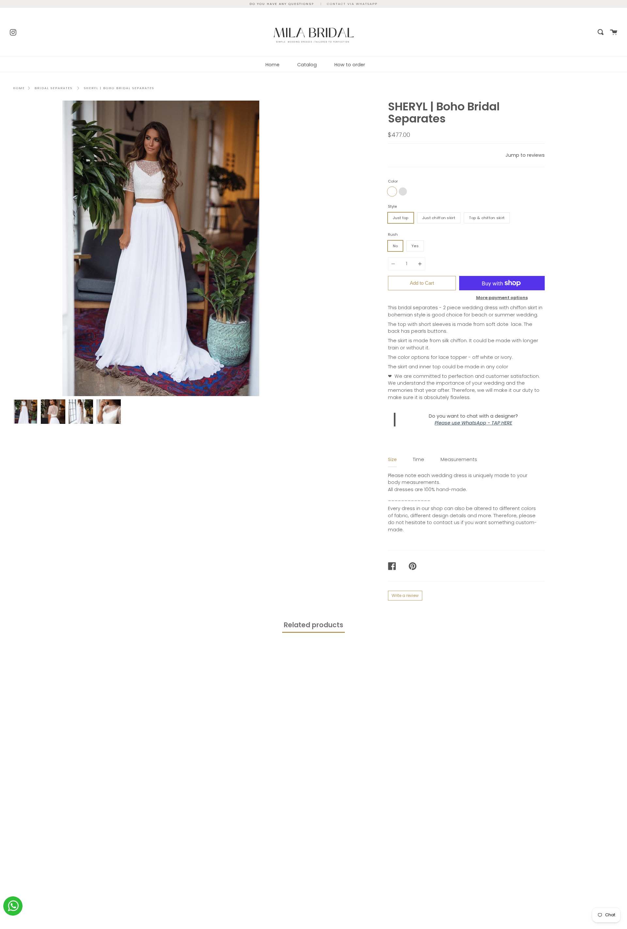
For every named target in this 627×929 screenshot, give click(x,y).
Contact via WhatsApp (352, 4)
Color (393, 181)
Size (392, 459)
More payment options (502, 298)
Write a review (405, 595)
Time (418, 459)
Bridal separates (53, 88)
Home (272, 64)
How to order (349, 64)
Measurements (459, 459)
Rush (393, 234)
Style (392, 206)
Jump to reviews (525, 155)
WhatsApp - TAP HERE (486, 423)
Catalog (307, 64)
